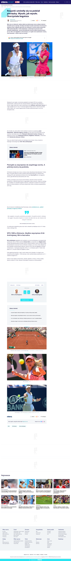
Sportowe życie (49, 543)
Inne (48, 539)
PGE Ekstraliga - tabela (17, 532)
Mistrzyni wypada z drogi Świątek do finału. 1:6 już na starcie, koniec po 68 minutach (25, 315)
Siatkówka (61, 529)
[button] (37, 2)
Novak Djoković (27, 547)
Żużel (15, 529)
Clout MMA (49, 532)
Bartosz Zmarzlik (16, 535)
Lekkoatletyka (49, 544)
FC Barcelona (4, 536)
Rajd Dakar (37, 542)
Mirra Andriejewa (22, 426)
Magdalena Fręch (27, 544)
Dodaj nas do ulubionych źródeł (20, 38)
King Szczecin (38, 534)
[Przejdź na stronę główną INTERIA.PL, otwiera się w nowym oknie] (4, 2)
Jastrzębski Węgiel (61, 535)
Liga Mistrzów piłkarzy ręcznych (18, 540)
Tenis (7, 6)
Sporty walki (50, 529)
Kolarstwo (48, 546)
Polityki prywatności (31, 556)
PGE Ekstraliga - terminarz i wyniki (19, 531)
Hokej (4, 539)
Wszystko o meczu (25, 300)
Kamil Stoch (26, 532)
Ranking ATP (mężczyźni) (28, 542)
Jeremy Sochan (38, 532)
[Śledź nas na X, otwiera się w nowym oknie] (44, 422)
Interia (2, 6)
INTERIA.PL (46, 556)
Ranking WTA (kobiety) (28, 540)
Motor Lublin (16, 536)
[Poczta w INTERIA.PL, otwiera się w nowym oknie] (67, 2)
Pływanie (48, 547)
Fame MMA (49, 531)
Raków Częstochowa (5, 534)
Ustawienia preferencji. (37, 556)
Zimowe (27, 529)
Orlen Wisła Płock (16, 542)
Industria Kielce (16, 543)
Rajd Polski (37, 543)
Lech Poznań (4, 535)
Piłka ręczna (17, 539)
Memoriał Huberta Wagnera (62, 534)
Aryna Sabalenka (27, 546)
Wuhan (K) (12, 285)
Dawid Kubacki (27, 531)
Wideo (48, 542)
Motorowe (38, 539)
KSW (48, 534)
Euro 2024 (4, 531)
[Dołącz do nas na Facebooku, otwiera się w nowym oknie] (41, 422)
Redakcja (60, 539)
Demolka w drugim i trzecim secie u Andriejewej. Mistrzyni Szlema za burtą (24, 321)
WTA (9, 426)
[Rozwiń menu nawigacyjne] (69, 2)
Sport (5, 6)
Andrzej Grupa (12, 19)
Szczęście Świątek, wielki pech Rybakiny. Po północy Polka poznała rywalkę (24, 312)
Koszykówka (39, 529)
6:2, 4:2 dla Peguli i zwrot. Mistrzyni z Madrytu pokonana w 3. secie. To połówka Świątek (26, 318)
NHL (3, 540)
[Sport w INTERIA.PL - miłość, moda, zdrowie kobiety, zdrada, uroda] (11, 2)
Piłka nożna (5, 529)
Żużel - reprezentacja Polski (18, 534)
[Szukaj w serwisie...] (65, 2)
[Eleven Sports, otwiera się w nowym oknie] (17, 2)
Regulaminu (24, 556)
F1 (36, 540)
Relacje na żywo (49, 540)
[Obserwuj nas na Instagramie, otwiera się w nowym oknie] (43, 422)
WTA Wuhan (14, 426)
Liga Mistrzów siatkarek (61, 532)
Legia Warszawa (4, 532)
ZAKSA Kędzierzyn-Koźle (62, 536)
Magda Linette (27, 543)
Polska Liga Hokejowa (5, 543)
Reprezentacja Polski (5, 542)
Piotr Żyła (26, 534)
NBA (36, 531)
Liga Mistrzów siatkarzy (61, 531)
